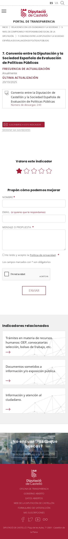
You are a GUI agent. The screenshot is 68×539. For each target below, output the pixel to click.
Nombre (8, 197)
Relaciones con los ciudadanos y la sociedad (34, 27)
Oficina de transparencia (34, 488)
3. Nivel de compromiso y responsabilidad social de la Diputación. (32, 31)
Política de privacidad (43, 255)
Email (23, 212)
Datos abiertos (34, 498)
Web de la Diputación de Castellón (34, 503)
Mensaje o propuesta (18, 227)
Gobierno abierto (34, 493)
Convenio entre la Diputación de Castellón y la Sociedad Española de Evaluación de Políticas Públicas (35, 98)
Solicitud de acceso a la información (33, 454)
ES (51, 3)
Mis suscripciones (34, 512)
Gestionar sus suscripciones (16, 129)
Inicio (5, 27)
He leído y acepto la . (31, 255)
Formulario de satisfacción (34, 507)
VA (56, 3)
